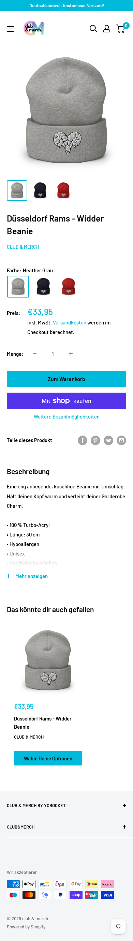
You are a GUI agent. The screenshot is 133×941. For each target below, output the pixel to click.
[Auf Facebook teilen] (82, 440)
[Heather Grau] (18, 287)
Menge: (15, 354)
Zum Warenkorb (66, 379)
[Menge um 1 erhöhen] (71, 354)
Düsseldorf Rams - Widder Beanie (43, 722)
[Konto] (106, 28)
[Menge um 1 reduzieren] (35, 354)
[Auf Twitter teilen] (108, 440)
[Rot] (68, 287)
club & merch (23, 247)
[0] (120, 29)
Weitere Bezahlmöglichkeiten (67, 416)
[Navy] (43, 287)
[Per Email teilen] (121, 440)
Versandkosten (69, 322)
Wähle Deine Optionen (48, 758)
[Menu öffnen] (10, 29)
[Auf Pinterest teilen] (95, 440)
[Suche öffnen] (93, 28)
